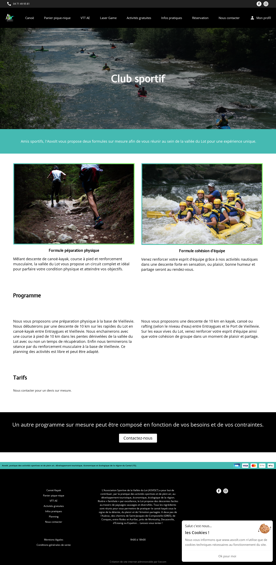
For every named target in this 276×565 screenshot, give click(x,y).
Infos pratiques (171, 18)
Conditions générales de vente (54, 545)
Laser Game (108, 18)
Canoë (29, 18)
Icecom (162, 561)
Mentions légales (53, 539)
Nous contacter (229, 18)
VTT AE (85, 18)
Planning (54, 516)
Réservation (200, 18)
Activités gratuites (139, 18)
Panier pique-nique (57, 18)
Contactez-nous (138, 438)
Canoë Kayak (53, 490)
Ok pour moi (227, 556)
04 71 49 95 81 (21, 3)
